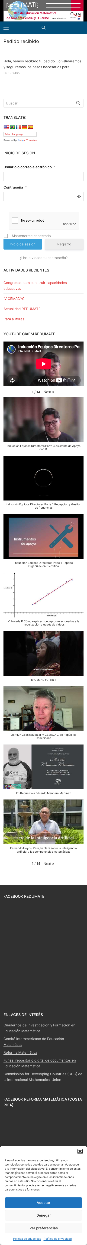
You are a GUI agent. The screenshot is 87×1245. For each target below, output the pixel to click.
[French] (18, 127)
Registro (64, 244)
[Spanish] (30, 127)
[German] (24, 127)
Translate (31, 140)
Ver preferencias (43, 1228)
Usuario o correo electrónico (29, 167)
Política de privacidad (27, 1238)
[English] (6, 127)
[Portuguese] (12, 127)
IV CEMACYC (14, 298)
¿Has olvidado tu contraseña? (43, 258)
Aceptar (43, 1202)
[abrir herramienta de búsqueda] (44, 28)
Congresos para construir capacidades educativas (35, 286)
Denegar (43, 1215)
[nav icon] (6, 27)
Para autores (13, 319)
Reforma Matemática (20, 1052)
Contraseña (15, 187)
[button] (80, 1151)
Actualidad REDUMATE (22, 309)
